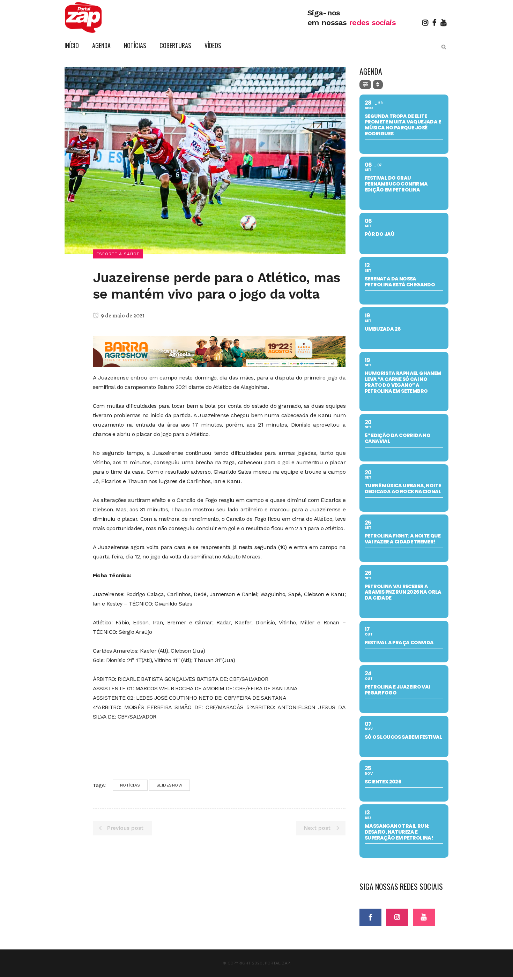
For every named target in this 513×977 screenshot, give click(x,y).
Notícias (130, 785)
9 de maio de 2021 (122, 316)
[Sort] (378, 84)
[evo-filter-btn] (365, 84)
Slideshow (169, 785)
